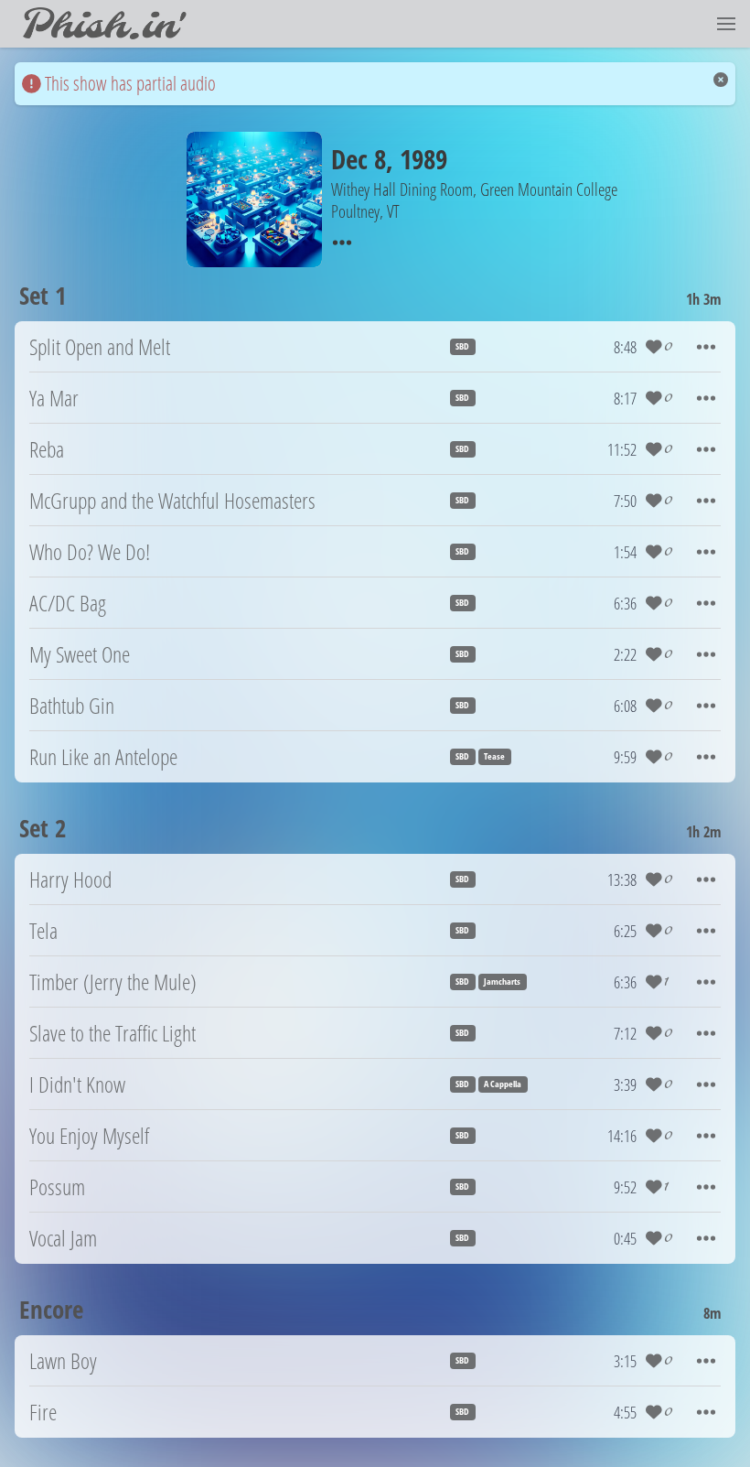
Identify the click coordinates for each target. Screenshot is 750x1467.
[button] (726, 23)
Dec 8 (358, 159)
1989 (423, 159)
